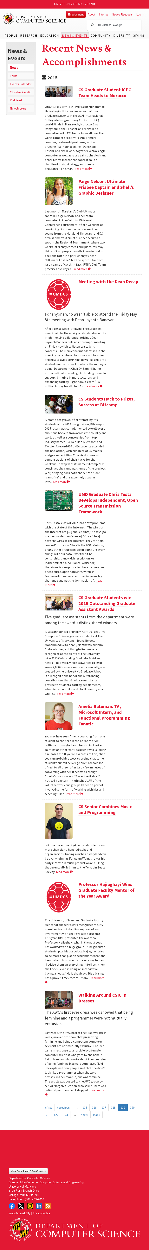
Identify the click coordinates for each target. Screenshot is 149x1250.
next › (84, 1115)
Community (100, 35)
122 (56, 1115)
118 (113, 1107)
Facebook (12, 1206)
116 (94, 1107)
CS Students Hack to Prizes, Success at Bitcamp (106, 402)
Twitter (21, 1206)
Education (49, 35)
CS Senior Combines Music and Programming (105, 809)
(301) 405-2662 (34, 1199)
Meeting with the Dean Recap (108, 282)
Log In (140, 14)
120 (132, 1107)
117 (103, 1107)
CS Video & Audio (20, 92)
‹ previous (63, 1107)
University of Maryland (74, 4)
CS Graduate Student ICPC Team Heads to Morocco (104, 92)
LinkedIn (39, 1206)
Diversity (121, 35)
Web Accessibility (19, 1213)
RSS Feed (48, 1206)
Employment (76, 14)
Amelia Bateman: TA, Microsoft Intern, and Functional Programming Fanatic (104, 715)
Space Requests (122, 14)
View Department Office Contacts (28, 1171)
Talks (13, 76)
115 (84, 1107)
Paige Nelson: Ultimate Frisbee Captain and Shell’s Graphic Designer (106, 187)
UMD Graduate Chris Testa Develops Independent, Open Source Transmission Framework (108, 503)
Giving (138, 35)
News (14, 67)
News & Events (75, 35)
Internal (103, 14)
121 (46, 1115)
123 (65, 1115)
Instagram (30, 1206)
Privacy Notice (41, 1213)
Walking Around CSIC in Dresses (102, 998)
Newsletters (18, 108)
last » (96, 1115)
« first (48, 1107)
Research (28, 35)
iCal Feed (16, 100)
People (10, 35)
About (91, 14)
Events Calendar (20, 84)
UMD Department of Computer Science (35, 18)
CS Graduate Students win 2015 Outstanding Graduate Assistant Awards (106, 603)
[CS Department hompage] (74, 1228)
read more (82, 169)
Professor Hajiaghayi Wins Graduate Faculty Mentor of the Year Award (106, 890)
